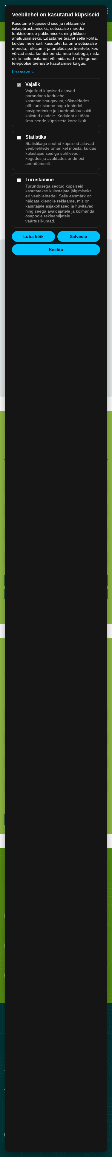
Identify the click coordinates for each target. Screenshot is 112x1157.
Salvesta (78, 236)
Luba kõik (33, 236)
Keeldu (56, 249)
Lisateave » (23, 71)
